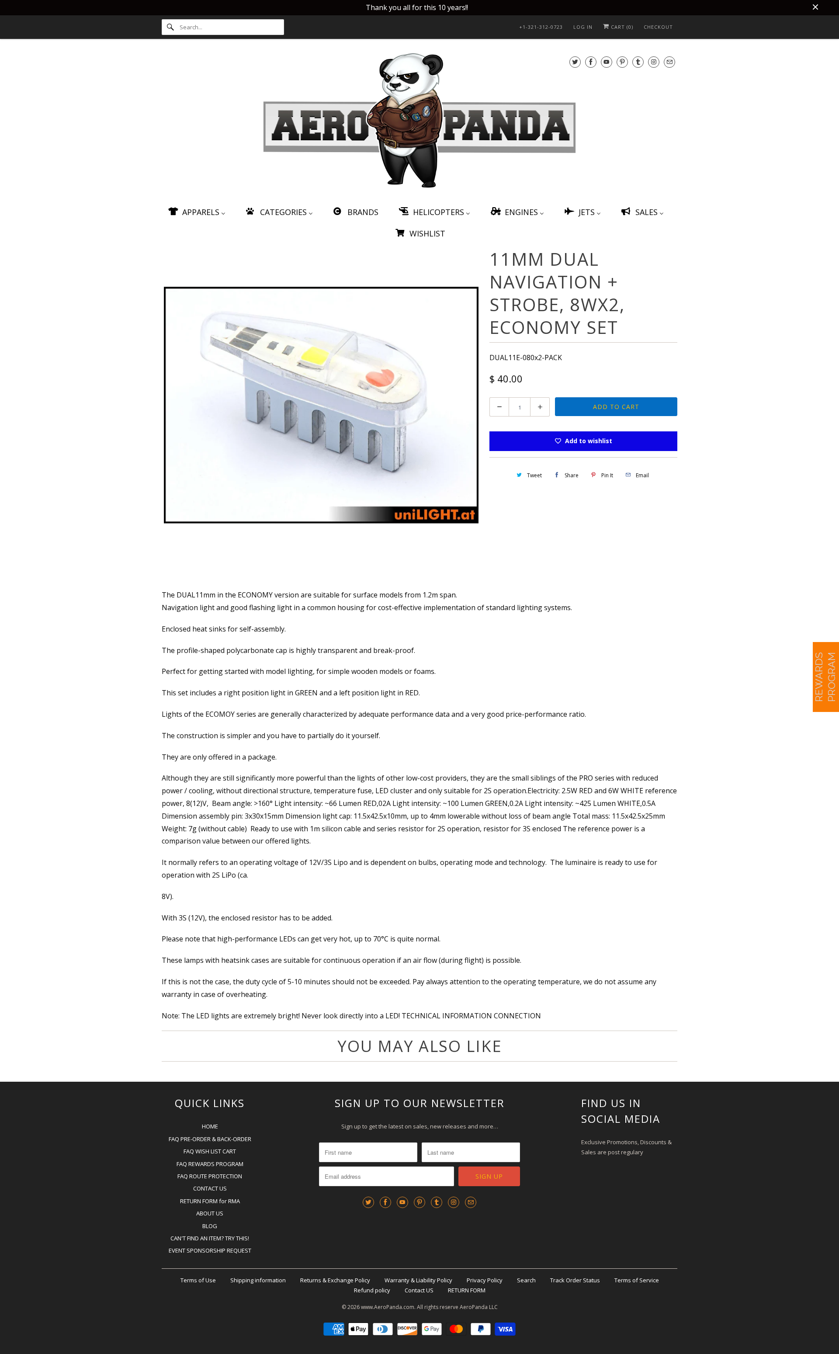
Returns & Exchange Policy (335, 1280)
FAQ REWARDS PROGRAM (210, 1164)
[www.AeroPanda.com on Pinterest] (622, 62)
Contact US (419, 1290)
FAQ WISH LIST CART (210, 1151)
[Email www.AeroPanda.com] (669, 62)
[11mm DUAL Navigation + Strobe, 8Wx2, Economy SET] (321, 405)
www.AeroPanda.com (387, 1307)
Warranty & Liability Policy (418, 1280)
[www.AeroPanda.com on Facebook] (590, 62)
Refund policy (372, 1290)
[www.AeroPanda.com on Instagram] (653, 62)
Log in (583, 27)
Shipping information (258, 1280)
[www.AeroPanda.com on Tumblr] (638, 62)
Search (526, 1280)
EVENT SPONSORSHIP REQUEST (210, 1250)
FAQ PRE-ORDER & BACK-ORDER (210, 1139)
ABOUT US (209, 1213)
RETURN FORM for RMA (210, 1201)
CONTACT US (210, 1188)
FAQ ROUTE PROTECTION (209, 1176)
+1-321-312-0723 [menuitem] (541, 27)
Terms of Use (198, 1280)
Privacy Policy (485, 1280)
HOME (210, 1126)
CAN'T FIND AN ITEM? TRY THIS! (209, 1238)
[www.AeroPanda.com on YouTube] (606, 62)
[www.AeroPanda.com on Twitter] (575, 62)
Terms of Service (636, 1280)
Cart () (621, 27)
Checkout (658, 27)
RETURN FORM (466, 1290)
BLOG (209, 1226)
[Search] (170, 27)
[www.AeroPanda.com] (419, 122)
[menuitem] (196, 212)
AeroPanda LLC (479, 1307)
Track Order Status (575, 1280)
